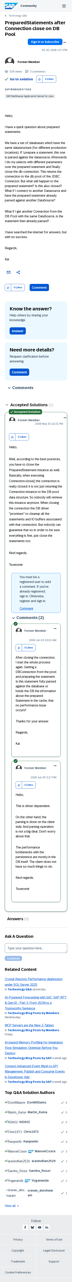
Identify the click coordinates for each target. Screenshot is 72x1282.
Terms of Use (54, 1239)
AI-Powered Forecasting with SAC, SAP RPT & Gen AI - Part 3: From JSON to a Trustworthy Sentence (36, 1003)
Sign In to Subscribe (45, 41)
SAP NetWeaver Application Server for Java (29, 96)
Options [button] (64, 42)
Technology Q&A (17, 15)
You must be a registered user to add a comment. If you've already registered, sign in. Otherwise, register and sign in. (35, 589)
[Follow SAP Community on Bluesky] (32, 1227)
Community (28, 5)
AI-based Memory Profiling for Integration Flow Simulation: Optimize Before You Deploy (34, 1048)
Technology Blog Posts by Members (33, 1013)
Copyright (18, 1250)
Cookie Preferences (18, 1272)
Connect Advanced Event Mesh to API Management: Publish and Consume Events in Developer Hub (35, 1071)
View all (10, 1205)
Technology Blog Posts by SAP (30, 1058)
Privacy (18, 1239)
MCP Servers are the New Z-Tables (29, 1025)
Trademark (18, 1261)
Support (54, 1261)
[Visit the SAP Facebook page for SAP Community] (25, 1227)
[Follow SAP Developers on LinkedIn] (46, 1227)
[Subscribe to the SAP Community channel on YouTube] (39, 1227)
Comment (39, 287)
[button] (39, 79)
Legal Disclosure (54, 1250)
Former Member (29, 62)
